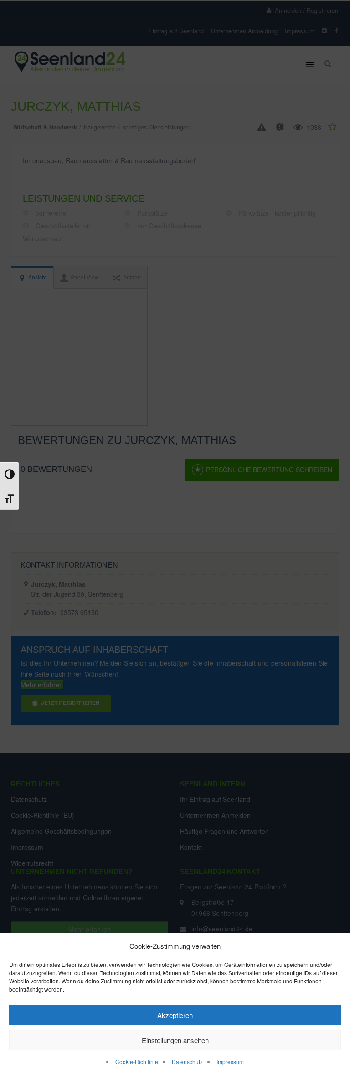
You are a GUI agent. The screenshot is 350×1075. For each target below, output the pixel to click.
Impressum (230, 1061)
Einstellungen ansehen (175, 1040)
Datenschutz (187, 1061)
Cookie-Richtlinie (136, 1061)
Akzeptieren (175, 1015)
